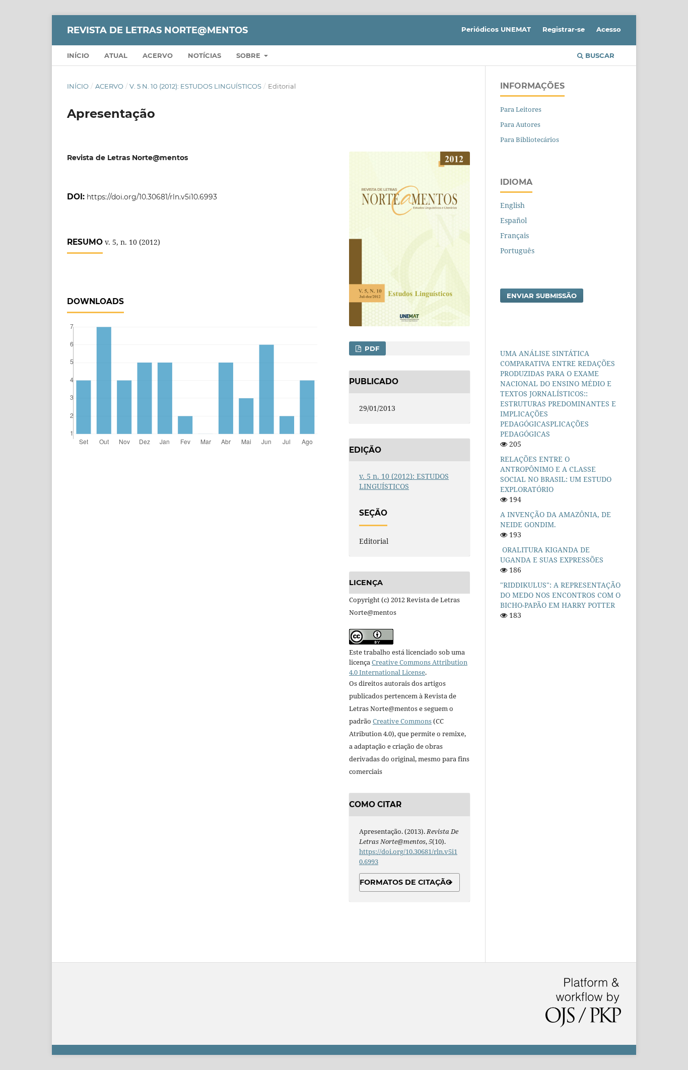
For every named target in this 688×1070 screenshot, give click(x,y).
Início (78, 55)
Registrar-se (563, 29)
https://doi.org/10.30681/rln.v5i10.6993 (152, 196)
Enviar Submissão (542, 296)
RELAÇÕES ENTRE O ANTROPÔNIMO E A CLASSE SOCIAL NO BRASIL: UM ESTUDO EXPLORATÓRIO (555, 474)
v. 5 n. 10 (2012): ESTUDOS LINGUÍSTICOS (195, 86)
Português (517, 250)
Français (514, 235)
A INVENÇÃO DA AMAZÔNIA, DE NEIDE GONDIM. (555, 519)
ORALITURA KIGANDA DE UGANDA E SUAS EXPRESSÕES (551, 554)
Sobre (249, 55)
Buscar (598, 55)
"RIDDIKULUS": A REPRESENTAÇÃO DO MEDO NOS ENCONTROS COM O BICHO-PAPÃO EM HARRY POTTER (560, 595)
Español (513, 220)
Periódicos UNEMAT (496, 29)
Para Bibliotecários (529, 139)
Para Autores (520, 124)
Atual (115, 55)
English (512, 205)
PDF (371, 348)
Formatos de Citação (406, 882)
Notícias (204, 55)
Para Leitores (520, 109)
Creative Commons (402, 721)
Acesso (608, 29)
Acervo (158, 55)
